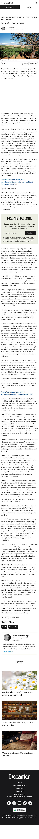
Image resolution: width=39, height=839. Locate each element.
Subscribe (9, 7)
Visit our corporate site (26, 816)
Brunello (4, 627)
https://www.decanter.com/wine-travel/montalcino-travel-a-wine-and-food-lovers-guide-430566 (17, 182)
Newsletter (34, 63)
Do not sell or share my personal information (19, 797)
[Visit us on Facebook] (14, 803)
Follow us (26, 63)
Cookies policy (20, 788)
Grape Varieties (13, 627)
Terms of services (21, 237)
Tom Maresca (11, 27)
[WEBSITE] (27, 635)
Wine (2, 17)
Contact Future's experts (20, 785)
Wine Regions (10, 17)
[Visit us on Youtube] (19, 803)
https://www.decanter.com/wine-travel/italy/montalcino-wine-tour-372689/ (17, 393)
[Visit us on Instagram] (30, 803)
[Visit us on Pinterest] (25, 803)
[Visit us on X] (9, 803)
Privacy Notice (14, 239)
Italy (28, 17)
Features (27, 29)
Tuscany (8, 19)
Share (5, 63)
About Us (19, 783)
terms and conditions (19, 794)
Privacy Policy (19, 791)
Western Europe (20, 17)
